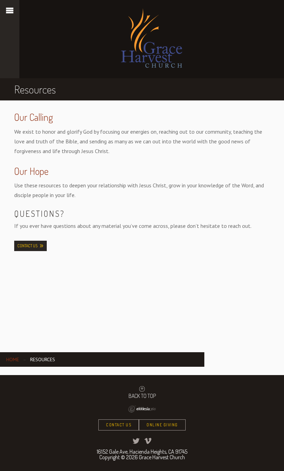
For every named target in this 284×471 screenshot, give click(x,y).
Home (12, 359)
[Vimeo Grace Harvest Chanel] (147, 440)
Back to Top (142, 395)
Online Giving (162, 424)
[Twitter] (136, 440)
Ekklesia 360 (142, 409)
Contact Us (27, 245)
